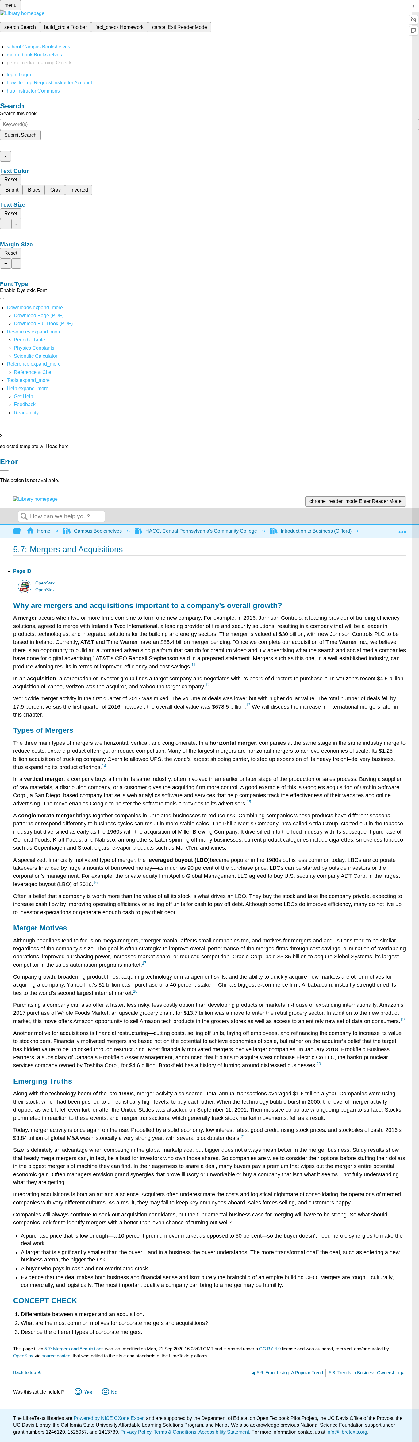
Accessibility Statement (223, 1432)
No (114, 1392)
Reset (10, 179)
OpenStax (45, 583)
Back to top (24, 1372)
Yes (88, 1392)
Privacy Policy (136, 1432)
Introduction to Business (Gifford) (316, 531)
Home (44, 531)
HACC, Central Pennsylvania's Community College (201, 531)
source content (56, 1355)
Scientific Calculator (35, 356)
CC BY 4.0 (270, 1348)
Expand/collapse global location (402, 529)
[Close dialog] (4, 470)
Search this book (18, 113)
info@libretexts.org (346, 1432)
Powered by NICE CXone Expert (110, 1418)
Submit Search (20, 135)
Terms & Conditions (175, 1432)
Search (24, 517)
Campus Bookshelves (98, 531)
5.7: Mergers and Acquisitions (74, 1348)
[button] (25, 404)
